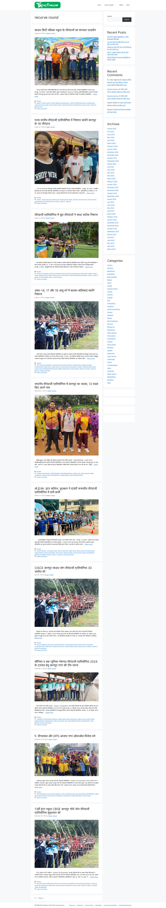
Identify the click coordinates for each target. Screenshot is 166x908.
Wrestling (110, 380)
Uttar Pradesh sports (46, 277)
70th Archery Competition (44, 365)
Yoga (109, 383)
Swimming (110, 353)
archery (39, 103)
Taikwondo (111, 359)
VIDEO (121, 5)
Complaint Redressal (125, 905)
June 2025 (111, 170)
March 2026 (111, 143)
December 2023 (112, 222)
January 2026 (112, 149)
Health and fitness (113, 309)
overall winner (67, 795)
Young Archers (57, 277)
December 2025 (112, 152)
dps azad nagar (80, 793)
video (109, 368)
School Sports (65, 275)
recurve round (86, 105)
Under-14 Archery (85, 368)
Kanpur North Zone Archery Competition (50, 795)
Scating (109, 342)
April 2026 (110, 140)
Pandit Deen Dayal (76, 795)
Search (109, 16)
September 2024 (113, 196)
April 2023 (110, 246)
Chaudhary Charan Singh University (47, 719)
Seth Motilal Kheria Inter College (52, 368)
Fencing (110, 294)
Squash (109, 350)
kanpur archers (57, 105)
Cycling (109, 292)
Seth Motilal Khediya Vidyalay (78, 275)
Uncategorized (112, 365)
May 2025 (110, 173)
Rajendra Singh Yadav (89, 367)
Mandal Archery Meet (45, 275)
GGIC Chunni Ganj (63, 550)
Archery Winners (41, 550)
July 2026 (110, 131)
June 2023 (111, 240)
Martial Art (111, 327)
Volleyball (110, 371)
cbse (63, 793)
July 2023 (110, 237)
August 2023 (111, 234)
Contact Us (80, 905)
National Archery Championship (72, 105)
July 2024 (110, 202)
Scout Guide (111, 344)
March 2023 (111, 249)
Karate (109, 318)
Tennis (109, 362)
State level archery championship (44, 201)
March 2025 (111, 178)
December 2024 (112, 187)
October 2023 (112, 228)
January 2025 (112, 184)
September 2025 (113, 161)
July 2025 (110, 167)
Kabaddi (110, 315)
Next (41, 898)
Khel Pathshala (112, 321)
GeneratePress (59, 905)
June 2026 (111, 134)
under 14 (57, 201)
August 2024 (111, 199)
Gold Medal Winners (66, 473)
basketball (110, 274)
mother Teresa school (71, 646)
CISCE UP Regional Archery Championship (82, 103)
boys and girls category (54, 793)
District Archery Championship (71, 273)
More (128, 5)
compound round (40, 105)
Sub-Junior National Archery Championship (77, 721)
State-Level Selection (88, 552)
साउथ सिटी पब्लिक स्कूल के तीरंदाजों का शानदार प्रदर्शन (65, 30)
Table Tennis (111, 356)
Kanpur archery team (66, 199)
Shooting (110, 347)
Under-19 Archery (45, 370)
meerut (79, 719)
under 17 (62, 201)
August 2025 (111, 164)
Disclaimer (98, 905)
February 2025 (112, 181)
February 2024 (112, 217)
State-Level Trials (59, 721)
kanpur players (85, 473)
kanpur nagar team (71, 719)
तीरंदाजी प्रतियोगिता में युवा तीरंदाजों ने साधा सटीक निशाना (66, 214)
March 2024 (111, 214)
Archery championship (43, 473)
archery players (46, 103)
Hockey (109, 312)
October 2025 (112, 158)
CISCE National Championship (60, 103)
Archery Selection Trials (43, 644)
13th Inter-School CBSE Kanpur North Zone (49, 883)
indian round (48, 105)
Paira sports (111, 336)
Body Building (112, 277)
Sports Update (109, 5)
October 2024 (112, 193)
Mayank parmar (112, 89)
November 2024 (113, 190)
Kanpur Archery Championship (85, 550)
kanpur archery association (69, 367)
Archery (39, 101)
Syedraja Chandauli (40, 554)
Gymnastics (111, 303)
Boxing (109, 280)
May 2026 (110, 137)
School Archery (91, 199)
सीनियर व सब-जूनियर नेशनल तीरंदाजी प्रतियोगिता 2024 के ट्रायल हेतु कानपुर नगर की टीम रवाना (66, 663)
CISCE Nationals (55, 473)
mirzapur (75, 199)
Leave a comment (42, 108)
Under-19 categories (41, 648)
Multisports (111, 330)
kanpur (90, 273)
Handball (110, 306)
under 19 (68, 201)
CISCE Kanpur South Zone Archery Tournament (79, 644)
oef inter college (68, 552)
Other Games (111, 333)
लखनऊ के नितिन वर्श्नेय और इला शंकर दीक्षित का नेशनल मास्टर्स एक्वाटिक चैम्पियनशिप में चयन (119, 82)
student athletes (64, 475)
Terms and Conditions (110, 905)
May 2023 (110, 243)
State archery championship (71, 368)
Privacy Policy (89, 905)
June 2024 (111, 205)
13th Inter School (42, 793)
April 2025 (110, 175)
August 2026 (111, 128)
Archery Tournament (55, 273)
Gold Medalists (90, 793)
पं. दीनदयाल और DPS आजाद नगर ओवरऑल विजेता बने (65, 736)
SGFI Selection (55, 475)
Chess (109, 283)
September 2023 (113, 231)
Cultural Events (112, 289)
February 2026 (112, 146)
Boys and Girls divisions (58, 644)
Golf (108, 300)
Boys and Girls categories (82, 883)
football (109, 297)
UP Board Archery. (68, 554)
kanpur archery (56, 367)
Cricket (109, 286)
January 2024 (112, 220)
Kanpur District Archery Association (45, 552)
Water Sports (111, 374)
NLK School (59, 552)
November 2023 (113, 225)
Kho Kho (110, 324)
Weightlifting (111, 377)
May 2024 (110, 208)
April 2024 (110, 211)
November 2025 (112, 155)
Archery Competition (43, 273)
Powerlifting (111, 339)
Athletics (110, 268)
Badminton (111, 271)
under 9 (94, 885)
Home (99, 5)
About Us (72, 905)
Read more (90, 193)
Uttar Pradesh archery (76, 475)
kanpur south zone (58, 646)
